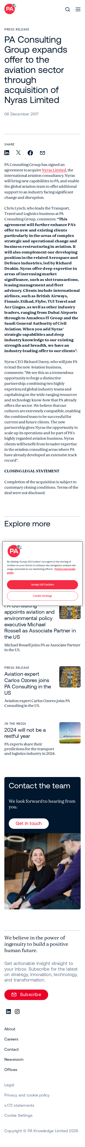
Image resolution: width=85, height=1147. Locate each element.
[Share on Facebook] (30, 153)
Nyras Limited (54, 170)
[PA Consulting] (10, 9)
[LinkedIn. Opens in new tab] (8, 1011)
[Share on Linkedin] (6, 153)
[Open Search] (67, 9)
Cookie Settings (18, 1115)
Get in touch (29, 823)
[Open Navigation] (78, 9)
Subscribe (30, 994)
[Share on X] (18, 152)
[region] (42, 573)
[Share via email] (42, 153)
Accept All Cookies (42, 584)
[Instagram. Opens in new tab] (17, 1011)
